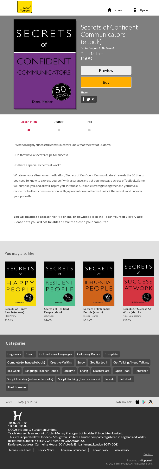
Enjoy (81, 362)
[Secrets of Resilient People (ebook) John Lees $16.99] (58, 282)
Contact (148, 454)
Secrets (110, 379)
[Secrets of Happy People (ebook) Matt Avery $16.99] (19, 282)
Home (118, 10)
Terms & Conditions (20, 450)
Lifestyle (69, 370)
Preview (106, 70)
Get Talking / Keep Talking (131, 362)
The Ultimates (16, 387)
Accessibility (122, 450)
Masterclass (101, 370)
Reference (141, 370)
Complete (111, 354)
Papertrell (147, 460)
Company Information (73, 450)
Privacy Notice (46, 450)
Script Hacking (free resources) (79, 379)
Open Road (122, 370)
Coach (30, 354)
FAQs (21, 402)
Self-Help (126, 379)
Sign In (143, 10)
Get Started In (99, 362)
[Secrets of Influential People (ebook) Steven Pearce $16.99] (97, 282)
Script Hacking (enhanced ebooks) (30, 379)
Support (33, 402)
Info (89, 121)
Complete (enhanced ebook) (26, 362)
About (10, 402)
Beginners (14, 354)
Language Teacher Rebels (42, 370)
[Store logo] (138, 402)
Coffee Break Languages (55, 354)
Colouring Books (88, 354)
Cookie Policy (100, 450)
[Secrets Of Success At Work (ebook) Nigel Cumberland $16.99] (137, 282)
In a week (13, 370)
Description (29, 121)
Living (84, 370)
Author (59, 121)
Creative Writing (61, 362)
